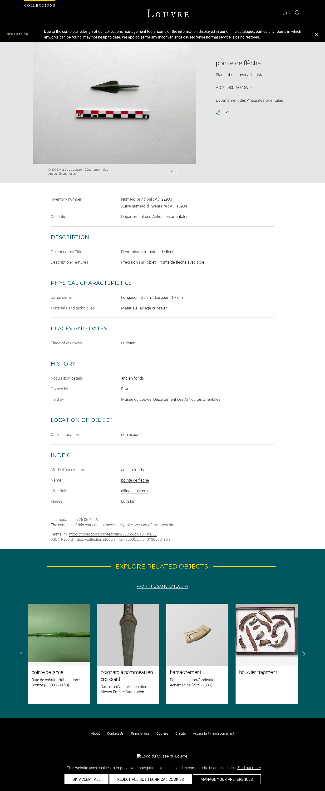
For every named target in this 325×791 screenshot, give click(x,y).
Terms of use (140, 733)
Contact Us (115, 733)
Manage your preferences (227, 779)
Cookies (162, 733)
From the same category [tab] (162, 586)
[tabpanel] (162, 653)
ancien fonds (132, 469)
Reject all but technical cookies (150, 779)
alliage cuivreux (134, 490)
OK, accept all (86, 779)
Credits (180, 733)
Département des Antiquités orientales (154, 216)
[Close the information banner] (316, 34)
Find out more (249, 768)
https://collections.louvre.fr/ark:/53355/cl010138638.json (122, 539)
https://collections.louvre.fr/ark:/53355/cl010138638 (113, 534)
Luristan (128, 501)
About (95, 733)
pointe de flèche (135, 480)
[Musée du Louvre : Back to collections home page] (168, 13)
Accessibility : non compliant (213, 733)
